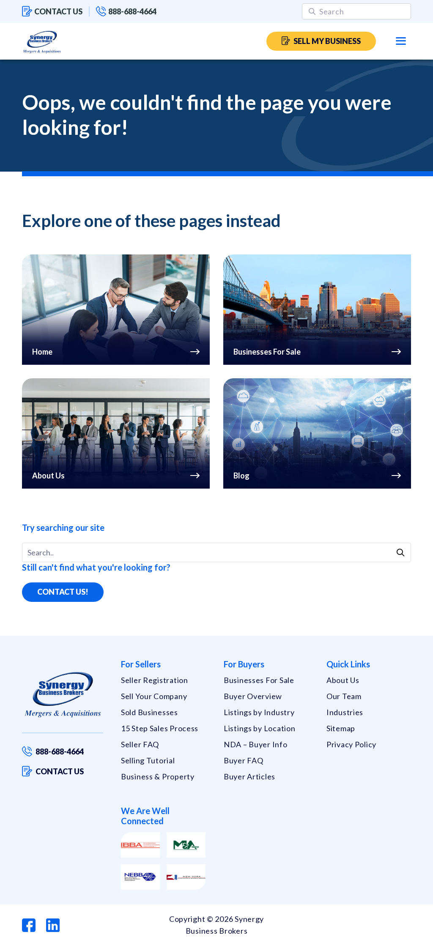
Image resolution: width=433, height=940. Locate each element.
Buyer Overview (253, 696)
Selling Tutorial (148, 760)
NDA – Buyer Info (256, 744)
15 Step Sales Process (159, 728)
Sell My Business (327, 41)
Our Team (344, 696)
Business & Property (158, 776)
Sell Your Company (154, 696)
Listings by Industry (259, 712)
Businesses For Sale (259, 680)
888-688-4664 (132, 11)
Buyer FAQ (243, 760)
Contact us (58, 11)
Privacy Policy (351, 744)
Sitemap (340, 728)
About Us (342, 680)
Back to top (390, 930)
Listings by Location (259, 728)
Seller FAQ (140, 744)
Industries (344, 712)
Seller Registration (154, 680)
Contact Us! (62, 591)
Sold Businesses (149, 712)
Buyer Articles (249, 776)
